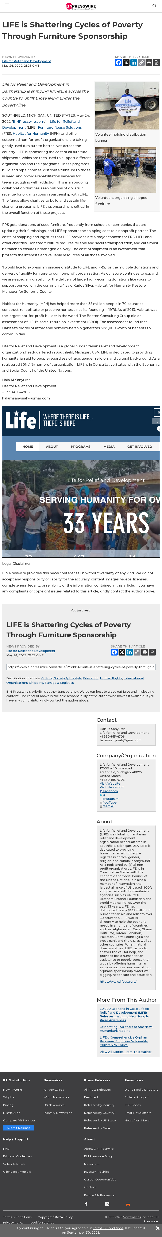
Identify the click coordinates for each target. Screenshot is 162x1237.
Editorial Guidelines (17, 1156)
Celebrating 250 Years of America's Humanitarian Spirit (126, 1029)
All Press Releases (97, 1089)
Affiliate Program (137, 1097)
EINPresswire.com (28, 122)
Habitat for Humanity (31, 134)
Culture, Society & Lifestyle (61, 678)
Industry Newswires (58, 1112)
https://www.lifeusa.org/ (118, 981)
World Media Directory (141, 1089)
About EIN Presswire (99, 1148)
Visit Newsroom (112, 787)
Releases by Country (99, 1112)
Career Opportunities (100, 1179)
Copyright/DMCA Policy (55, 1217)
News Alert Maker (138, 1120)
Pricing (8, 1105)
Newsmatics (132, 1217)
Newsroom (92, 1164)
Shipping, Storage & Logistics (51, 683)
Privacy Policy (13, 1222)
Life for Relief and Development (26, 61)
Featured (91, 1097)
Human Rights (111, 678)
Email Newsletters (138, 1112)
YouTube (109, 802)
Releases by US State (100, 1120)
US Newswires (54, 1105)
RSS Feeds (133, 1105)
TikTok (108, 806)
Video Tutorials (14, 1164)
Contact (90, 1187)
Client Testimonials (17, 1171)
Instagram (110, 799)
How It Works (13, 1089)
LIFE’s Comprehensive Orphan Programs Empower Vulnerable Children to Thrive (124, 1041)
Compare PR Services (19, 1120)
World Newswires (56, 1097)
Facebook (110, 791)
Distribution (11, 1112)
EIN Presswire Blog (98, 1156)
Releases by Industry (99, 1105)
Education (91, 678)
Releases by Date (97, 1128)
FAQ (6, 1148)
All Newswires (54, 1089)
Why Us (8, 1097)
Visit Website (110, 783)
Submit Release (18, 1127)
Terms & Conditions (17, 1217)
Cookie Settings (42, 1222)
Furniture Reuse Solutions (60, 127)
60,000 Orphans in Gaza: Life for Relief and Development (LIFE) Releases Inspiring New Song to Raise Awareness (124, 1014)
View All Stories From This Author (125, 1052)
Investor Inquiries (96, 1171)
